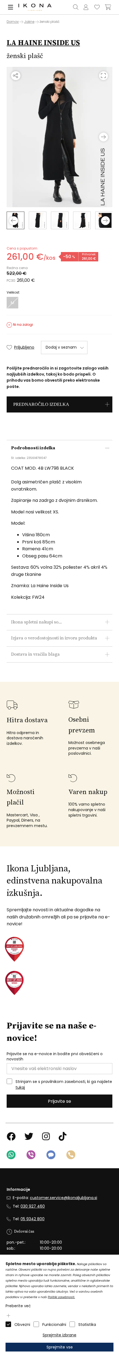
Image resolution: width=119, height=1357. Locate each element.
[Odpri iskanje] (75, 7)
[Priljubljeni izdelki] (96, 7)
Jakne (29, 21)
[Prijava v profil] (85, 7)
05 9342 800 (32, 1219)
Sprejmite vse (59, 1347)
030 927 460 (32, 1206)
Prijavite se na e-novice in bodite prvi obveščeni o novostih (55, 1056)
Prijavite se (59, 1101)
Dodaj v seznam (61, 347)
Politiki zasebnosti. (61, 1297)
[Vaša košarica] (108, 7)
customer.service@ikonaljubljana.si (63, 1197)
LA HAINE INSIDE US (43, 43)
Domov (13, 22)
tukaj (20, 1087)
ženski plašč (50, 21)
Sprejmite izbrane (59, 1335)
